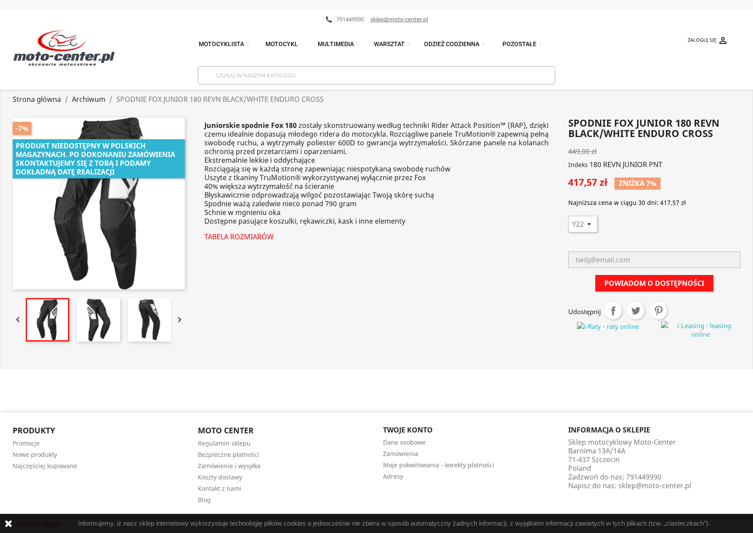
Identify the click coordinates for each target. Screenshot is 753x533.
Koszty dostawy (220, 477)
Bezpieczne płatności (228, 454)
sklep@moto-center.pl (399, 19)
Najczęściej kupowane (45, 466)
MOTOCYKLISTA (225, 44)
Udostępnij (613, 310)
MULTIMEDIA (339, 44)
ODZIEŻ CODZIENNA (455, 44)
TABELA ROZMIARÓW (239, 236)
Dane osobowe (404, 442)
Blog (204, 500)
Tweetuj (635, 310)
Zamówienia (400, 453)
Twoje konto (408, 430)
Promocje (26, 443)
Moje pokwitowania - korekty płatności (438, 465)
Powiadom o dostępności (654, 283)
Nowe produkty (35, 454)
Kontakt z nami (219, 488)
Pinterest (658, 310)
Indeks (578, 165)
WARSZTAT (392, 44)
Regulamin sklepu (224, 443)
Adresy (393, 476)
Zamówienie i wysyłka (229, 466)
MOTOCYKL (285, 44)
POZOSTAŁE (522, 44)
